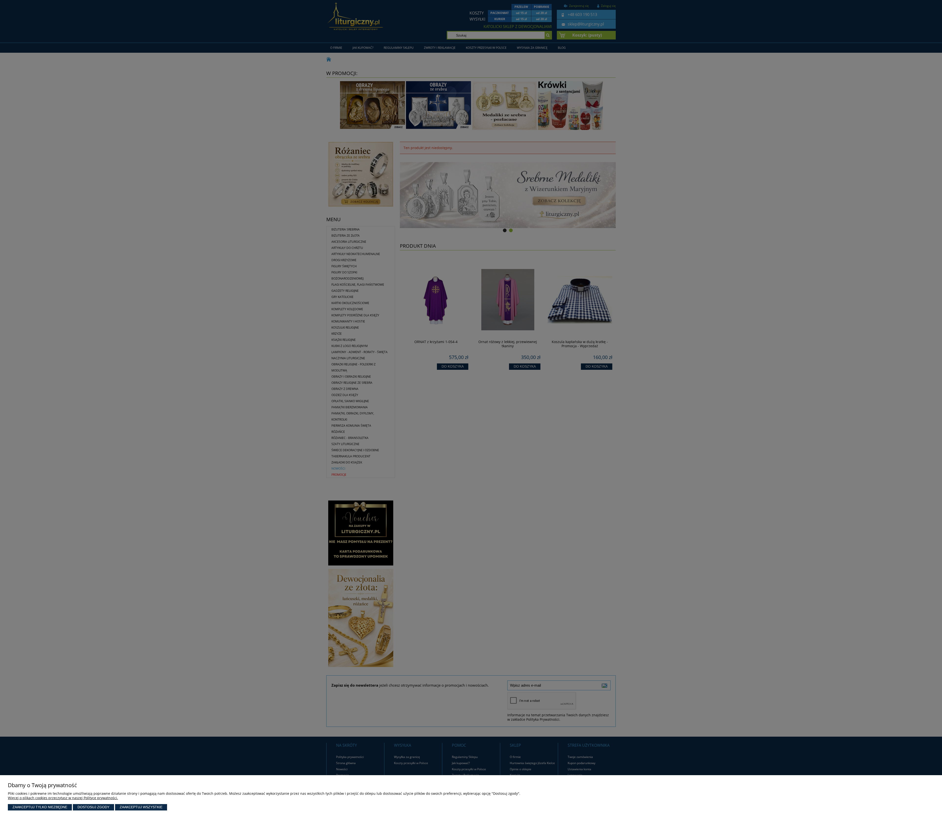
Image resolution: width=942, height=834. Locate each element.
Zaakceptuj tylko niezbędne (40, 807)
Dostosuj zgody (93, 807)
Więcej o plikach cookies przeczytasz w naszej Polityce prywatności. (63, 798)
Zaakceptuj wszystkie (141, 807)
